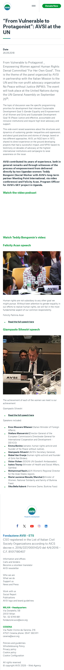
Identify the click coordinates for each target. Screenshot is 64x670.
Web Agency (34, 665)
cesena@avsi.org (11, 636)
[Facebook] (17, 526)
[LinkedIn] (46, 526)
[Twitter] (24, 526)
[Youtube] (32, 526)
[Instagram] (39, 526)
